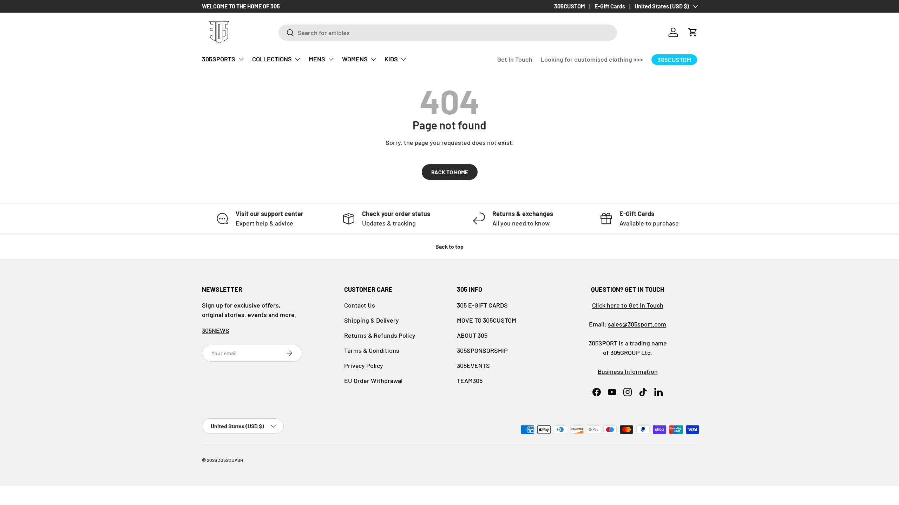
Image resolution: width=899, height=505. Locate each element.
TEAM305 (470, 380)
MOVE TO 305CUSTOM (486, 320)
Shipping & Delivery (371, 320)
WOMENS (355, 59)
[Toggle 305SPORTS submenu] (241, 59)
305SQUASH (230, 460)
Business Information (628, 371)
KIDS (391, 59)
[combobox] (447, 33)
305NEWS (215, 330)
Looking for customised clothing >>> (592, 59)
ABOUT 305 (472, 335)
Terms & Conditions (371, 350)
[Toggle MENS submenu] (331, 59)
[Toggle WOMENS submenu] (373, 59)
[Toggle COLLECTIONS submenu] (297, 59)
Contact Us (359, 305)
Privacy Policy (363, 365)
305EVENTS (473, 365)
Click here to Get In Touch (627, 305)
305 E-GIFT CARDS (482, 305)
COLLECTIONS (272, 59)
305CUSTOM (569, 6)
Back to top (449, 246)
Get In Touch (514, 59)
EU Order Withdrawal (373, 380)
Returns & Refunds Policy (379, 335)
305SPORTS (218, 59)
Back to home (449, 172)
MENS (317, 59)
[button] (693, 32)
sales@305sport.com (637, 324)
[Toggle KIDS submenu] (403, 59)
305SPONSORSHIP (482, 350)
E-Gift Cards (610, 6)
